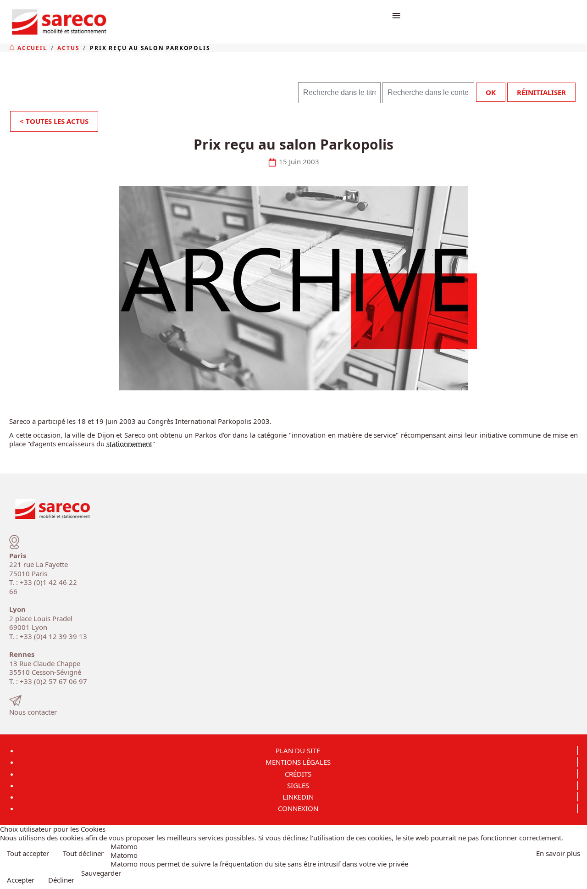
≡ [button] (396, 15)
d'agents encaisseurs (62, 443)
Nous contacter (33, 712)
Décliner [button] (61, 879)
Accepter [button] (20, 879)
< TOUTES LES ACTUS (54, 121)
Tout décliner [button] (83, 853)
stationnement (129, 443)
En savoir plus (558, 853)
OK (491, 92)
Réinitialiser (541, 92)
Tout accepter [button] (28, 853)
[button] (577, 879)
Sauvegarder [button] (101, 873)
